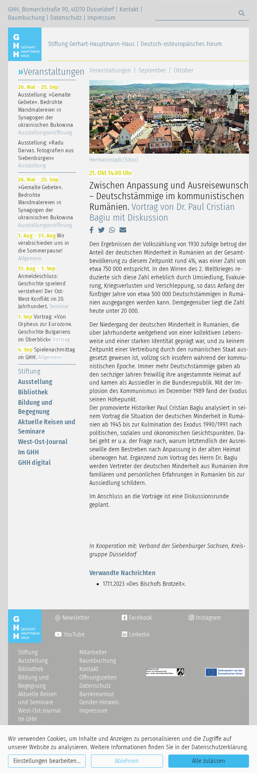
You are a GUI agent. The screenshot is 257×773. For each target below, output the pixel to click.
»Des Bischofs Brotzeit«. (156, 584)
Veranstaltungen (110, 70)
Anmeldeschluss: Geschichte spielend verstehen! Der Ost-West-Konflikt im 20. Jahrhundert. (43, 287)
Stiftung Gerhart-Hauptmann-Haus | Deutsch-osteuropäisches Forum (135, 44)
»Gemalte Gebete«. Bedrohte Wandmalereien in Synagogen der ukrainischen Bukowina (45, 202)
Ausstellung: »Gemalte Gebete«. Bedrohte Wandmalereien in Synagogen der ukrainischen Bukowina (45, 110)
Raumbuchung (26, 17)
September (152, 70)
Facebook (137, 617)
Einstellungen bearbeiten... (47, 761)
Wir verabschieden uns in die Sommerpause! (43, 247)
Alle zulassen (208, 761)
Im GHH (28, 452)
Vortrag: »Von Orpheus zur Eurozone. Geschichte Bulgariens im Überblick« (45, 328)
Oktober (183, 70)
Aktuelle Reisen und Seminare (46, 426)
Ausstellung (35, 382)
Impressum (101, 17)
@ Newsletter (72, 617)
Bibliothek (33, 392)
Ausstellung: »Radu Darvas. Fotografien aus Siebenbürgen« (46, 154)
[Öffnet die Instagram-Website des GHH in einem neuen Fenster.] (124, 634)
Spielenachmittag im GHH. (46, 353)
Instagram (205, 617)
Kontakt (129, 9)
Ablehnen (127, 761)
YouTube (73, 634)
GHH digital (34, 462)
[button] (91, 230)
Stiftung (29, 371)
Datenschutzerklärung (219, 747)
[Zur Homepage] (27, 44)
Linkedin (138, 634)
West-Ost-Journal (43, 442)
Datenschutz (66, 17)
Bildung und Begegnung (35, 407)
